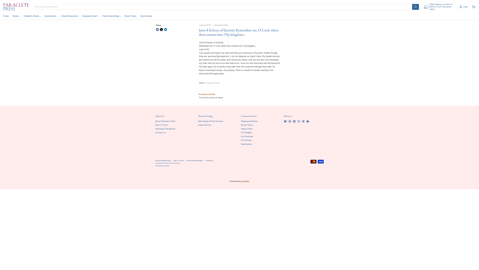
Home (6, 16)
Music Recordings (111, 16)
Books (16, 16)
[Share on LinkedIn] (165, 29)
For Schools (246, 140)
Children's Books (32, 16)
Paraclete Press (213, 83)
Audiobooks (50, 16)
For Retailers (246, 132)
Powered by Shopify (162, 166)
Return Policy (247, 125)
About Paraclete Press (165, 121)
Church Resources (69, 16)
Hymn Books (146, 16)
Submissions (246, 144)
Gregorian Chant (90, 16)
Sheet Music (130, 16)
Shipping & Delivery (249, 121)
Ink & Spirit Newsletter (165, 129)
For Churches (247, 136)
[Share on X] (161, 29)
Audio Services (204, 125)
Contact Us (160, 132)
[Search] (415, 7)
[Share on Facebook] (157, 29)
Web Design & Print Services (210, 121)
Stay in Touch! (161, 125)
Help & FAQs (246, 129)
